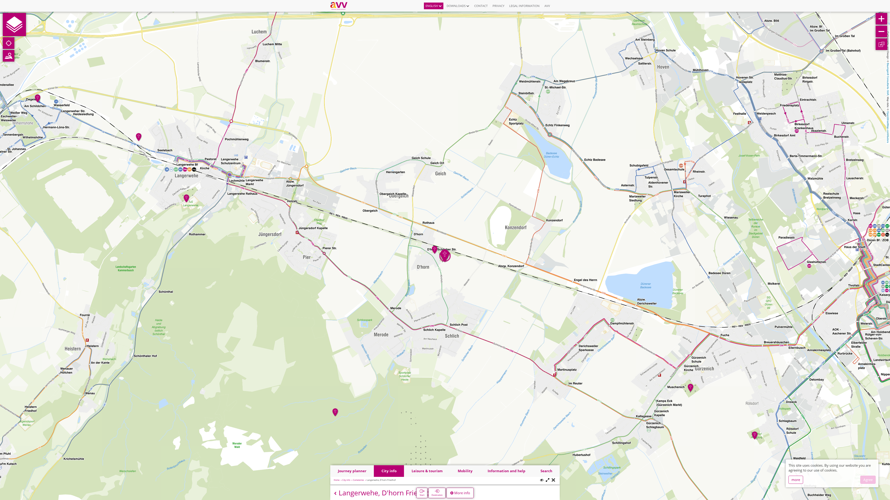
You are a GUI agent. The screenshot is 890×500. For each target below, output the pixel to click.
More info (461, 493)
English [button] (432, 6)
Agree (868, 479)
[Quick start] (14, 24)
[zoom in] (881, 19)
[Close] (553, 480)
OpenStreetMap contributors (888, 127)
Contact (481, 6)
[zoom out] (881, 31)
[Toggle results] (542, 480)
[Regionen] (8, 56)
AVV (547, 6)
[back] (335, 493)
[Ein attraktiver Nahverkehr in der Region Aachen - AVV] (340, 6)
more (795, 479)
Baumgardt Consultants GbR (888, 79)
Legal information (524, 6)
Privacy (498, 6)
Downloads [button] (456, 6)
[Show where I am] (8, 43)
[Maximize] (547, 480)
